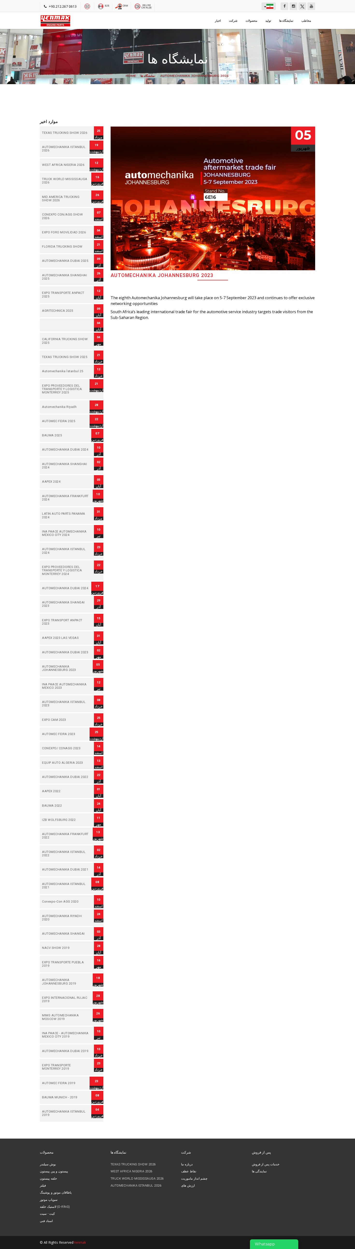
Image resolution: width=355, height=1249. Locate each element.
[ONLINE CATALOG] (138, 6)
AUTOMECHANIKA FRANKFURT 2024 (65, 497)
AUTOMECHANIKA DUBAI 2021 (65, 869)
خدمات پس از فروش (266, 1164)
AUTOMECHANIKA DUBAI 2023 (65, 652)
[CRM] (119, 6)
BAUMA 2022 (65, 805)
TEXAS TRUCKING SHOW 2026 (65, 133)
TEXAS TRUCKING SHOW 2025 (65, 357)
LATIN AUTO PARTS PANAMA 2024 (65, 515)
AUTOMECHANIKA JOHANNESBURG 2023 (194, 76)
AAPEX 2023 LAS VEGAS (65, 638)
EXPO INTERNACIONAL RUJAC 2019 (65, 999)
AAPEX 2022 (65, 791)
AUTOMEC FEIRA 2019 (65, 1083)
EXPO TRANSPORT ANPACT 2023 (65, 622)
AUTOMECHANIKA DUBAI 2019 (65, 1051)
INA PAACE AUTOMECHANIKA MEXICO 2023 (65, 686)
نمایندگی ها (259, 1171)
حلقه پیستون (48, 1178)
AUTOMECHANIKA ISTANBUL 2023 (65, 703)
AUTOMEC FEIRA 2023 (65, 734)
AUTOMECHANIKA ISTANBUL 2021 (65, 885)
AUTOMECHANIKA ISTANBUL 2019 (65, 1113)
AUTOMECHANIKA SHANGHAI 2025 (65, 277)
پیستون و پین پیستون (54, 1171)
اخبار (218, 20)
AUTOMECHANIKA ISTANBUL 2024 (65, 550)
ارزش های (188, 1185)
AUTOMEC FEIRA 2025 (65, 421)
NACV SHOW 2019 (65, 948)
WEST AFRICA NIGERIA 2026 (65, 165)
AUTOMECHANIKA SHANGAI (65, 933)
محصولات (251, 20)
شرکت (233, 20)
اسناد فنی (46, 1221)
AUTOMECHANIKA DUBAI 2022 (65, 777)
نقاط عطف (188, 1171)
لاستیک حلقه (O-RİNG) (55, 1206)
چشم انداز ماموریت (194, 1178)
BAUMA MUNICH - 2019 (65, 1097)
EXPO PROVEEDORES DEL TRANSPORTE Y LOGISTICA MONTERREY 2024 (65, 570)
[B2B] (101, 6)
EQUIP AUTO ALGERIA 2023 (65, 762)
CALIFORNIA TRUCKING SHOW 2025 (65, 341)
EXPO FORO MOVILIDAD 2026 (65, 232)
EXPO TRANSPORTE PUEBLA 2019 (65, 964)
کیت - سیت (47, 1213)
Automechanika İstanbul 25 (65, 371)
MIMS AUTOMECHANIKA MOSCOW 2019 (65, 1017)
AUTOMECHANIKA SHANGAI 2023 (65, 604)
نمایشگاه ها (286, 20)
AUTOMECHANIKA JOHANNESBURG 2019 (65, 981)
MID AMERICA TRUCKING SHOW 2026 (65, 198)
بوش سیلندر (48, 1164)
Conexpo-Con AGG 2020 (65, 901)
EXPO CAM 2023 (65, 720)
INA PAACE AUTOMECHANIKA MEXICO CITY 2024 (65, 533)
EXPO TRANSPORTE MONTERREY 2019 (65, 1067)
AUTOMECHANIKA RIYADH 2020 (65, 917)
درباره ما (187, 1164)
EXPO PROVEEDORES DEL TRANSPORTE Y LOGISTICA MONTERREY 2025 (65, 389)
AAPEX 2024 (65, 481)
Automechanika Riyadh (65, 407)
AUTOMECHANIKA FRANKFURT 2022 (65, 835)
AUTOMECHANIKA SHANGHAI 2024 (65, 465)
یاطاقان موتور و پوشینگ (56, 1192)
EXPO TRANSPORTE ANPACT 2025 (65, 294)
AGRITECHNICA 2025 (65, 310)
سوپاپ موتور (48, 1200)
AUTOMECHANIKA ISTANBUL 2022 (65, 853)
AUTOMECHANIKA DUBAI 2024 (65, 449)
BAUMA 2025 (65, 435)
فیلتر (43, 1185)
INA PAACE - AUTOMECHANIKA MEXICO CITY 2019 (65, 1035)
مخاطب (306, 20)
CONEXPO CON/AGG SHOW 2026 (65, 216)
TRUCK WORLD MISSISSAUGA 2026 (65, 180)
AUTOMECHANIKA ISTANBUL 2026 (65, 148)
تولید (268, 20)
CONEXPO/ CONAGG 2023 (65, 748)
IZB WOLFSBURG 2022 (65, 820)
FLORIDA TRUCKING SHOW (65, 246)
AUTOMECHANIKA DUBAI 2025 (65, 261)
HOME (131, 76)
